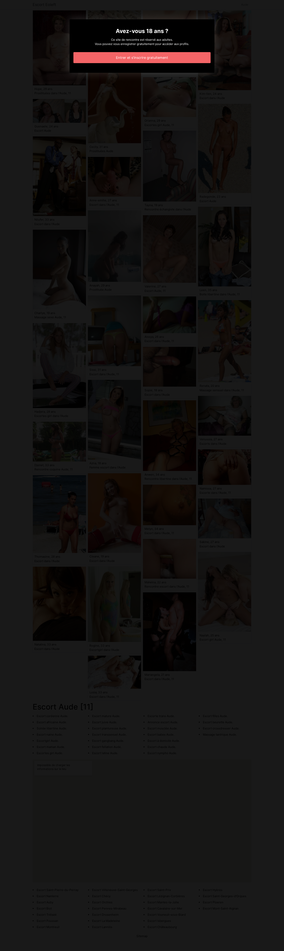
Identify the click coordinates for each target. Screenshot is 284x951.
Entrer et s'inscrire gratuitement (142, 58)
